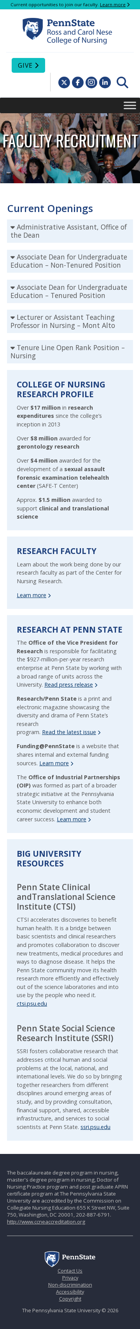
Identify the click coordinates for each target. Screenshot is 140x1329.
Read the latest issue (69, 732)
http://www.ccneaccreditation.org (46, 1221)
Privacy (70, 1277)
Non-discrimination (70, 1284)
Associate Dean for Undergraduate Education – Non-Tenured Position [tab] (68, 261)
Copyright (70, 1298)
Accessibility (70, 1291)
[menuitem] (122, 82)
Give (25, 65)
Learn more (113, 4)
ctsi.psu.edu (32, 1003)
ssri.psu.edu (95, 1127)
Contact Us (70, 1270)
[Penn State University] (70, 1265)
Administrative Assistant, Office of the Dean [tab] (68, 231)
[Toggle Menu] (130, 105)
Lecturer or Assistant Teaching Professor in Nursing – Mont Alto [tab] (62, 321)
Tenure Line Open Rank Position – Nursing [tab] (67, 351)
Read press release (68, 684)
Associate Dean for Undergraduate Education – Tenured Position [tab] (68, 291)
